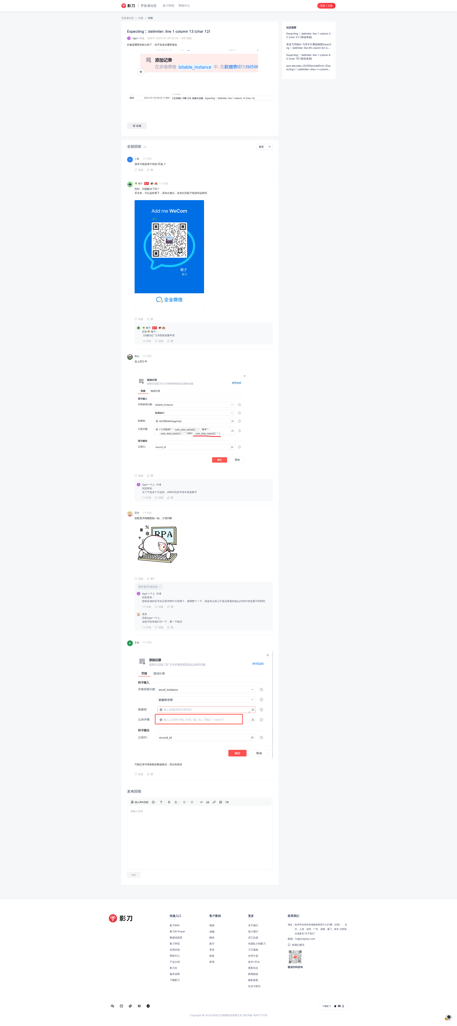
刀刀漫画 (253, 949)
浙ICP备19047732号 (255, 1015)
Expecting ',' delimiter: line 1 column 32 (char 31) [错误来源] (308, 35)
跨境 (211, 961)
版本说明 (175, 973)
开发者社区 (127, 17)
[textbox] (200, 79)
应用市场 (175, 949)
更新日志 (253, 967)
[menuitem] (139, 802)
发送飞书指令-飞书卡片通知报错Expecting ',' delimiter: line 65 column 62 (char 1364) (308, 46)
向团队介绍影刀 (257, 943)
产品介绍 (175, 961)
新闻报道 (253, 973)
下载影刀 (175, 980)
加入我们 (253, 931)
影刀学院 (175, 943)
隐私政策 (253, 980)
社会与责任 (254, 986)
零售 (211, 949)
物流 (211, 937)
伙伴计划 (253, 955)
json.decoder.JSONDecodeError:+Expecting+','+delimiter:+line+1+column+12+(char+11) (308, 67)
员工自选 (253, 937)
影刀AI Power (177, 931)
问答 (140, 17)
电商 (211, 925)
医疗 (211, 943)
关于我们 (253, 925)
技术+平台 (254, 961)
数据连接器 (176, 937)
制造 (211, 955)
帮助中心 (175, 955)
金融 (211, 931)
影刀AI (173, 967)
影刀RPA (174, 925)
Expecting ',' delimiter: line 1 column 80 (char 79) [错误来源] (308, 56)
